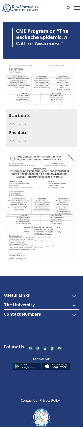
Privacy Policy (50, 400)
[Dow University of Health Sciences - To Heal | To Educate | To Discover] (20, 8)
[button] (68, 7)
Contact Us (29, 400)
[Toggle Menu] (77, 8)
